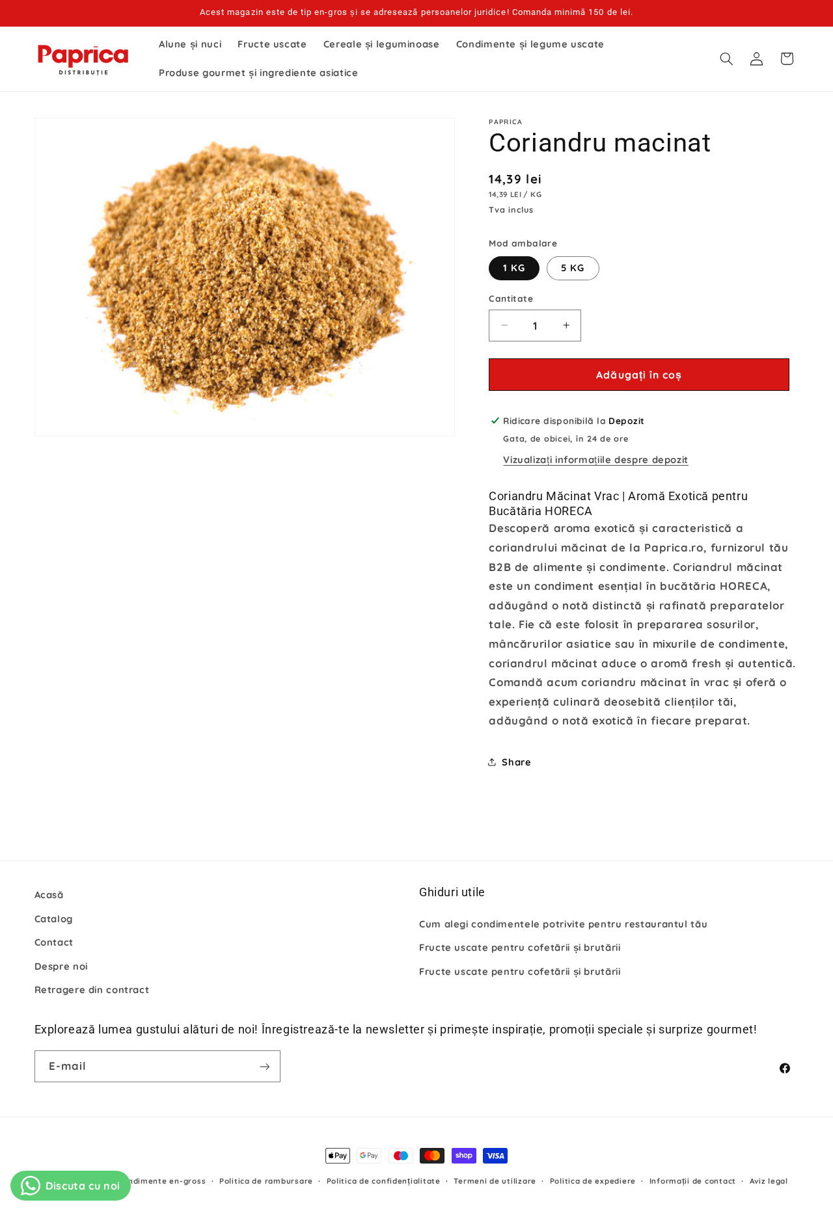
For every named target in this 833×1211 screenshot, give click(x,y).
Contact (54, 941)
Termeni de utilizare (495, 1181)
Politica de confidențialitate (384, 1181)
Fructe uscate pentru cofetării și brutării (519, 946)
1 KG (514, 267)
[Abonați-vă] (264, 1066)
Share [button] (516, 762)
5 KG (572, 267)
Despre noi (61, 965)
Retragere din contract (92, 989)
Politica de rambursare (266, 1181)
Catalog (53, 918)
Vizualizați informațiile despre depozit (596, 459)
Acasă (49, 894)
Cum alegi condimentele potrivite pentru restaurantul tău (563, 923)
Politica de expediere (593, 1181)
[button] (726, 58)
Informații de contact (692, 1181)
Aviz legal (769, 1181)
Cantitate (511, 298)
